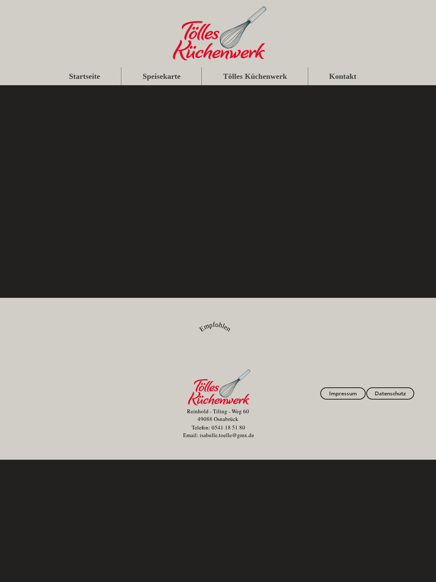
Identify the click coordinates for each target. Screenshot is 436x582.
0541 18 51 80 (228, 427)
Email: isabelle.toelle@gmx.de (218, 435)
